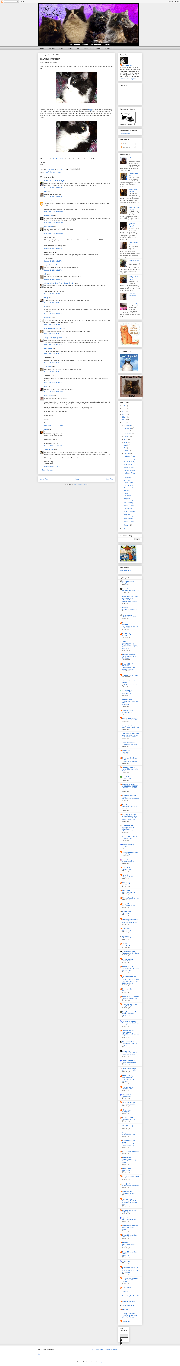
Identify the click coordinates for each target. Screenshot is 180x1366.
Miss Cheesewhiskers (128, 861)
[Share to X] (75, 169)
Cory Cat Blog (127, 867)
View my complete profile (128, 79)
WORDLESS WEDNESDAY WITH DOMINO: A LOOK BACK (130, 787)
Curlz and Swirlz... (128, 825)
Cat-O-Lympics (128, 485)
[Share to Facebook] (77, 169)
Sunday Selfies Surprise (129, 761)
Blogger (100, 1362)
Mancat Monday (129, 467)
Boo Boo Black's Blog (130, 1278)
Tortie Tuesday (133, 304)
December (127, 425)
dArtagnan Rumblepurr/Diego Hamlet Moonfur (59, 283)
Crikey (124, 944)
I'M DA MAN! (126, 1212)
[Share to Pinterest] (79, 169)
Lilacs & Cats (126, 928)
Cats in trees (48, 348)
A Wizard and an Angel (130, 675)
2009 (124, 528)
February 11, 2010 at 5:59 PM (53, 334)
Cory (45, 387)
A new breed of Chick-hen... (130, 953)
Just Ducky (47, 366)
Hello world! (125, 704)
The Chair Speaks (128, 634)
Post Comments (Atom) (81, 484)
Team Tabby (126, 805)
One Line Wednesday (128, 481)
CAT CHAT (125, 641)
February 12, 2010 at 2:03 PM (53, 446)
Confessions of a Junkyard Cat (128, 1031)
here (97, 159)
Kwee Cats (126, 777)
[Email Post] (66, 169)
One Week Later (127, 838)
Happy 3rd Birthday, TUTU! (130, 998)
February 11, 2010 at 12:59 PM (53, 233)
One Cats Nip (48, 215)
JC (45, 274)
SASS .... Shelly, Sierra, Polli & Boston (130, 1076)
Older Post (109, 479)
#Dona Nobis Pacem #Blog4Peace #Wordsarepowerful (128, 829)
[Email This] (71, 169)
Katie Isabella (127, 615)
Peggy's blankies (49, 172)
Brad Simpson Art (125, 570)
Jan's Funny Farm (128, 767)
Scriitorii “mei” (126, 945)
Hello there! (125, 752)
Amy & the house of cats (52, 201)
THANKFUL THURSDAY (129, 609)
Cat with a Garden (128, 1102)
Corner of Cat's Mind (129, 837)
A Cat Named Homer (129, 1210)
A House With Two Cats (130, 898)
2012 (124, 417)
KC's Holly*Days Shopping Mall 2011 (129, 1200)
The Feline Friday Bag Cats (130, 590)
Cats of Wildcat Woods (130, 718)
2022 (124, 406)
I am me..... (126, 1321)
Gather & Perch (127, 1125)
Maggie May (126, 1168)
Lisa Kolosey (48, 226)
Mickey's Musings (128, 654)
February (127, 453)
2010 (124, 423)
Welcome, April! (127, 1170)
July (125, 439)
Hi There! (125, 846)
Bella (70, 48)
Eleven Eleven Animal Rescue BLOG (129, 1236)
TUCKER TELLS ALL (129, 1117)
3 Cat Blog (125, 1242)
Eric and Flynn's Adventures (128, 664)
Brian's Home (126, 589)
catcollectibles (126, 1178)
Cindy (46, 298)
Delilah (61, 48)
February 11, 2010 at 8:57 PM (53, 372)
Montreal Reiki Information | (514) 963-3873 (130, 701)
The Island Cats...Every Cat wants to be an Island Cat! (130, 598)
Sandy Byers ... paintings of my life (129, 1158)
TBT (123, 990)
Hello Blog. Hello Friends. (129, 922)
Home (42, 48)
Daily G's (125, 1292)
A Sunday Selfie (127, 778)
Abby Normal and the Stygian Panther (129, 1012)
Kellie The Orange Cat (130, 1004)
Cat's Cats (125, 936)
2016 (124, 408)
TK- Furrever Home (128, 1042)
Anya (46, 429)
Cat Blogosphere (128, 581)
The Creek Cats (127, 966)
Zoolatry (125, 607)
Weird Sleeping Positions (129, 601)
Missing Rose (126, 1111)
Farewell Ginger (126, 869)
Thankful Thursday (127, 476)
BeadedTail (47, 318)
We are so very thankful (129, 1070)
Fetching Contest (129, 470)
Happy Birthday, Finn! (128, 1119)
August (126, 436)
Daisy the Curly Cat (129, 1068)
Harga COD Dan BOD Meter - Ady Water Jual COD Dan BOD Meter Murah (130, 981)
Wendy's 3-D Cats (128, 784)
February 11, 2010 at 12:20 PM (53, 197)
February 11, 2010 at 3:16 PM (53, 279)
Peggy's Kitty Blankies (130, 1225)
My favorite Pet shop (128, 1134)
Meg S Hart (126, 890)
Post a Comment (47, 470)
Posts (124, 144)
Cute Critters (126, 1288)
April (125, 448)
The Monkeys (127, 65)
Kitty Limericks (127, 1087)
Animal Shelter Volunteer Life (127, 691)
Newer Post (44, 479)
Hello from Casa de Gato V (130, 684)
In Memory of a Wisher (129, 737)
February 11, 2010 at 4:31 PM (53, 314)
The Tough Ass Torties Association (130, 1268)
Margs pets (126, 1133)
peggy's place (127, 1191)
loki (45, 307)
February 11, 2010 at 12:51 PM (53, 222)
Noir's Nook (126, 875)
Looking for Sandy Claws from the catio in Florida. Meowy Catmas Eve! (129, 818)
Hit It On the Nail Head (129, 617)
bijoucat (125, 1218)
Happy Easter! (126, 693)
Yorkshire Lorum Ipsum (129, 1127)
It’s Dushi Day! (126, 1096)
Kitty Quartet (126, 1184)
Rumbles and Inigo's (59, 159)
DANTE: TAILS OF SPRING (130, 799)
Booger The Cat (127, 726)
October (127, 431)
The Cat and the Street (129, 1219)
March (126, 450)
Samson (52, 48)
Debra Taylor (48, 396)
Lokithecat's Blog (128, 1060)
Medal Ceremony (129, 461)
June (126, 442)
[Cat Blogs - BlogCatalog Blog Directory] (104, 1349)
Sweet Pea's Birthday (133, 190)
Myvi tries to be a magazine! (130, 1185)
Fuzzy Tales (126, 904)
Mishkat (125, 1309)
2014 (124, 411)
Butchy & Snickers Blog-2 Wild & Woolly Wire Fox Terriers (129, 1315)
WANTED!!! (125, 1255)
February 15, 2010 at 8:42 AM (53, 466)
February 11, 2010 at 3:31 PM (53, 294)
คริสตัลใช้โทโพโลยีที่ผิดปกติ (130, 727)
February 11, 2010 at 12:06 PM (53, 188)
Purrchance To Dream (129, 814)
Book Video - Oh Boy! (128, 892)
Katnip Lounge (127, 860)
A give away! (126, 913)
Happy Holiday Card (128, 1006)
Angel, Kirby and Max (51, 265)
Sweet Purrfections (129, 743)
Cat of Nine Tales (128, 1305)
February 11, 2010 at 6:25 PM (53, 344)
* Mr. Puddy (126, 883)
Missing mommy (127, 712)
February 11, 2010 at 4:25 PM (53, 303)
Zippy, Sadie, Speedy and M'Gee (54, 337)
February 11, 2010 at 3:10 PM (53, 261)
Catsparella (126, 1051)
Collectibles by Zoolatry (130, 1176)
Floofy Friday (126, 854)
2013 (124, 414)
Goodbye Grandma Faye (129, 744)
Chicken (124, 884)
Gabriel (98, 48)
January (127, 525)
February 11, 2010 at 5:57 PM (53, 325)
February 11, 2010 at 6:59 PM (53, 353)
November (127, 428)
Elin (45, 192)
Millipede (124, 635)
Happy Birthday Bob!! (128, 1193)
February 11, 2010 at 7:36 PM (53, 363)
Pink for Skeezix (127, 1089)
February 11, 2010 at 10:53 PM (53, 392)
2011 (124, 420)
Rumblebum (126, 911)
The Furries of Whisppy (130, 996)
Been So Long (126, 930)
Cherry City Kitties (128, 951)
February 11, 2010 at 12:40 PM (53, 211)
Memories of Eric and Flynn (53, 328)
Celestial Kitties (127, 710)
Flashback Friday (129, 456)
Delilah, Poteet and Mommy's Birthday (133, 278)
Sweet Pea (87, 48)
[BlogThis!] (73, 169)
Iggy (78, 48)
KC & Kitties (126, 1110)
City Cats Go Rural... (128, 938)
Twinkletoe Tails (128, 959)
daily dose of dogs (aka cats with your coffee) (130, 734)
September (128, 434)
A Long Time (126, 1015)
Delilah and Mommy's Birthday (132, 225)
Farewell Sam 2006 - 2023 (130, 720)
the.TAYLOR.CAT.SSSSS (130, 1151)
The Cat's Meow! (128, 844)
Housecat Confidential (130, 852)
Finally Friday (128, 508)
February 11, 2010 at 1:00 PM (53, 248)
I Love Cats (126, 1261)
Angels (107, 48)
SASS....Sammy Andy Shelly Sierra (55, 181)
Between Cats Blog (129, 1021)
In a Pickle (127, 490)
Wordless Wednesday (132, 294)
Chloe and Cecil (127, 989)
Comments (126, 147)
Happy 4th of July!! (128, 877)
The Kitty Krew (49, 449)
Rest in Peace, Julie (128, 961)
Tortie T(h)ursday (129, 459)
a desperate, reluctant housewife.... (130, 920)
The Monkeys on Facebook (125, 133)
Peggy (90, 110)
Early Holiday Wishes (128, 905)
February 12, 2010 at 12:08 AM (53, 425)
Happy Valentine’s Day (129, 1062)
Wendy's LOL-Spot (128, 1301)
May (125, 445)
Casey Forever (126, 583)
